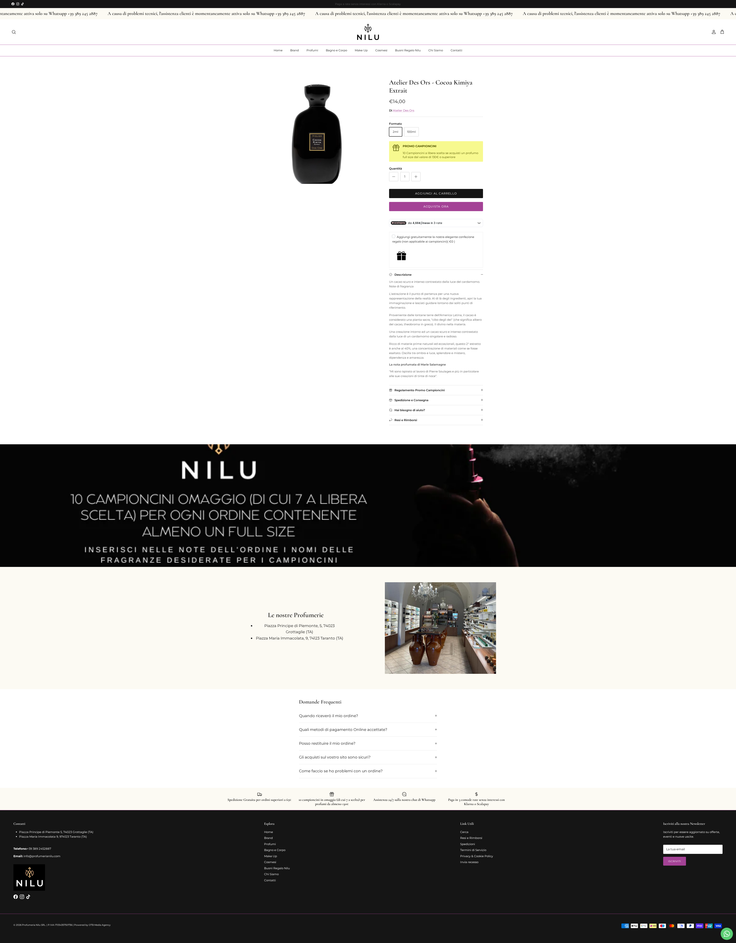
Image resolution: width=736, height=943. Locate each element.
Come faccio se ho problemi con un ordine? (341, 771)
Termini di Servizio (473, 850)
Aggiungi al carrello (436, 193)
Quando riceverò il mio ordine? (328, 715)
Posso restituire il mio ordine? (327, 743)
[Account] (713, 32)
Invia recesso (469, 862)
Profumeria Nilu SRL (33, 924)
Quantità (395, 168)
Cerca (464, 832)
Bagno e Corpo (336, 50)
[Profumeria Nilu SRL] (368, 32)
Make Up (361, 50)
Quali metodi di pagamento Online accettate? (343, 729)
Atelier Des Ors (403, 110)
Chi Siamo (435, 50)
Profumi (312, 50)
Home (278, 50)
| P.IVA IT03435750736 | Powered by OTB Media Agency (79, 924)
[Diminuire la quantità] (393, 176)
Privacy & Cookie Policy (476, 856)
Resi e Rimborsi (471, 838)
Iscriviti (674, 861)
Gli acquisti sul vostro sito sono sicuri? (334, 757)
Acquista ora (436, 206)
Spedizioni (467, 844)
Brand (294, 50)
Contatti (456, 50)
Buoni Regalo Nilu (408, 50)
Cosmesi (381, 50)
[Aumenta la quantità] (416, 176)
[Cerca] (14, 32)
